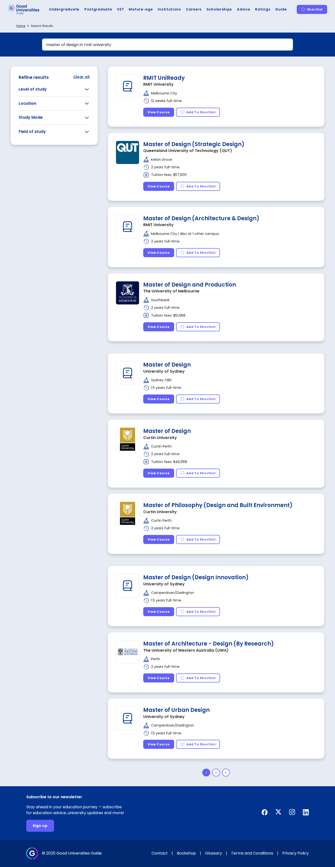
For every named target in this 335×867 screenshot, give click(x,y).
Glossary (213, 853)
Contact (160, 853)
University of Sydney (164, 371)
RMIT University (158, 84)
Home (20, 26)
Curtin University (160, 437)
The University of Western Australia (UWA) (186, 650)
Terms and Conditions (252, 853)
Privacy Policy (295, 853)
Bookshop (186, 853)
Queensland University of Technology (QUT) (187, 150)
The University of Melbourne (171, 291)
